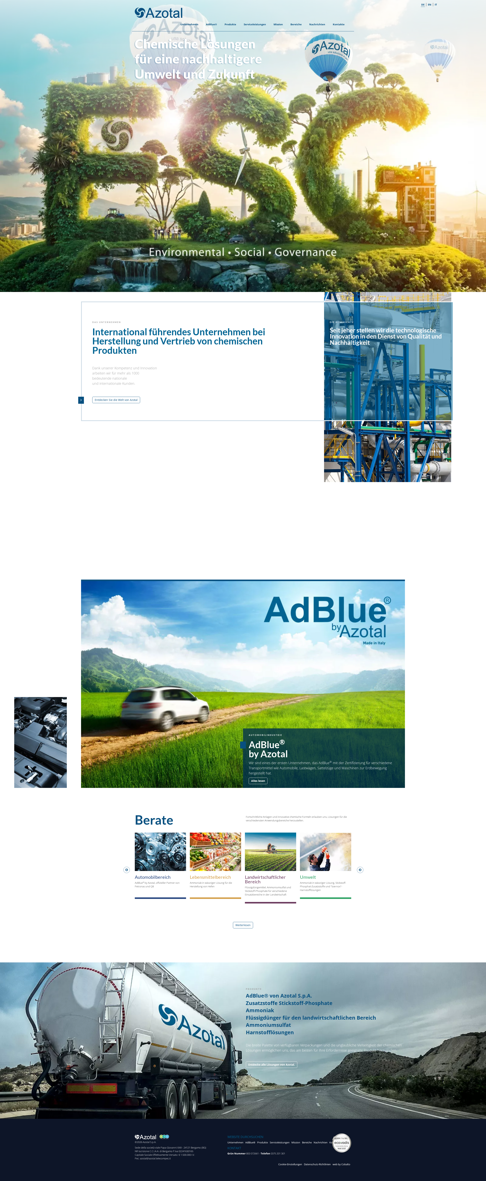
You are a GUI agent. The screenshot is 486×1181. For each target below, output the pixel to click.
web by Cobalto (341, 1164)
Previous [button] (125, 870)
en (429, 4)
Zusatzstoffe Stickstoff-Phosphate (289, 1003)
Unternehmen (189, 24)
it (436, 4)
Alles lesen (258, 781)
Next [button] (359, 870)
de (422, 4)
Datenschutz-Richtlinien (317, 1164)
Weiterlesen (243, 925)
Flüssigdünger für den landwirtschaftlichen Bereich (311, 1017)
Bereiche (296, 24)
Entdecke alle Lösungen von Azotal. (271, 1064)
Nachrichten (317, 24)
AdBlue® (211, 24)
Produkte (230, 24)
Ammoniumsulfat (268, 1024)
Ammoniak (260, 1010)
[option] (160, 868)
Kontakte (339, 24)
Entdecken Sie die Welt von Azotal (116, 400)
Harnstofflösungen (270, 1032)
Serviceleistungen (255, 24)
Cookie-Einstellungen (290, 1164)
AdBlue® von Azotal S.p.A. (279, 995)
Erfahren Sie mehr (149, 85)
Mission (278, 24)
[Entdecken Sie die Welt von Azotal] (81, 400)
